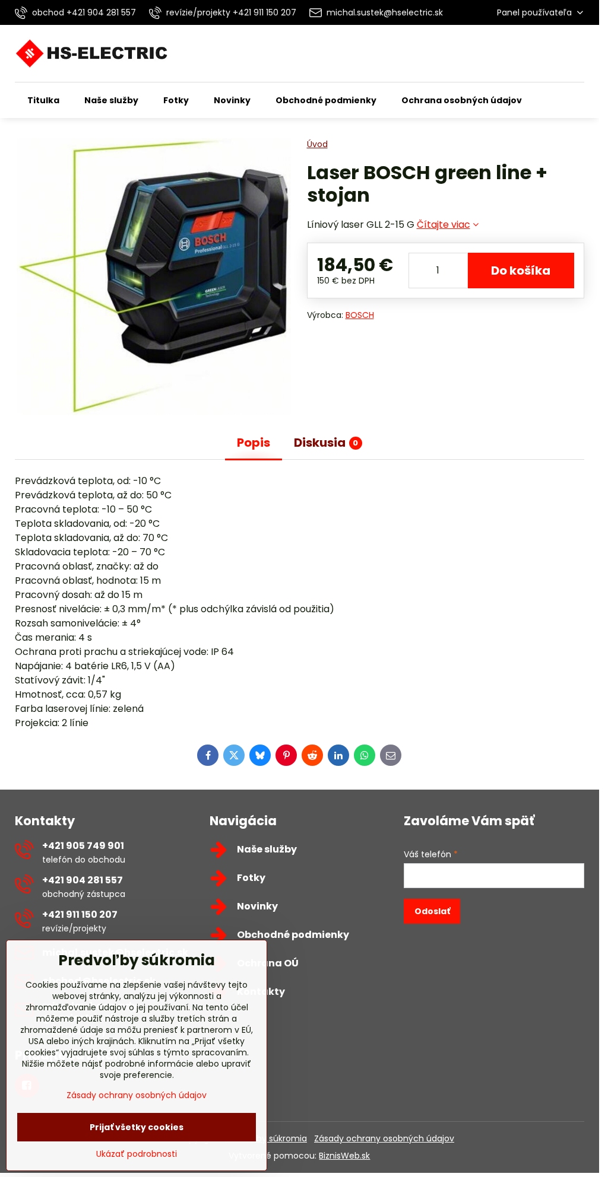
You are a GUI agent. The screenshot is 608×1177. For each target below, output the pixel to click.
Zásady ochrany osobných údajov (384, 1138)
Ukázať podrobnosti (136, 1154)
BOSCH (360, 315)
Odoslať (432, 911)
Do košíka (520, 270)
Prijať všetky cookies (136, 1127)
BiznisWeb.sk (344, 1156)
